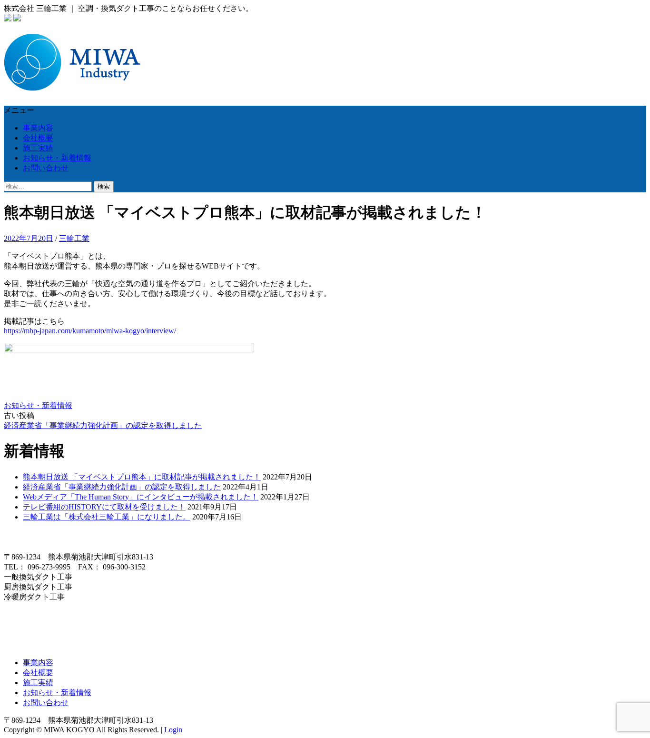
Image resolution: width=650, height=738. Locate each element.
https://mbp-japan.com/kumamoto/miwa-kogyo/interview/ (90, 331)
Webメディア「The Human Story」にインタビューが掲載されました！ (140, 497)
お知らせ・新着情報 (57, 158)
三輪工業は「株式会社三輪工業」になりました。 (106, 517)
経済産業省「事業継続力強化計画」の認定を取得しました (103, 425)
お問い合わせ (46, 168)
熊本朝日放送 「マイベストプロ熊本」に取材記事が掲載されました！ (142, 477)
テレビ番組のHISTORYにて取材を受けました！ (104, 507)
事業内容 (38, 128)
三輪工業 (74, 238)
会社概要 (38, 138)
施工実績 (38, 148)
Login (173, 730)
